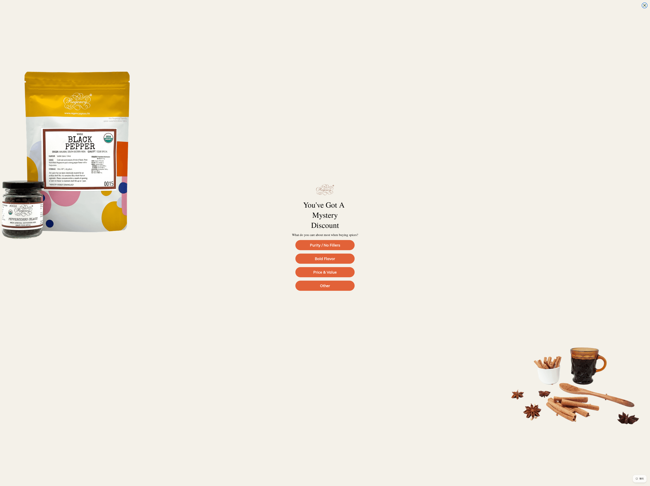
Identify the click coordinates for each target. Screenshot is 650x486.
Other (325, 285)
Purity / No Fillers (325, 245)
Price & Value (325, 272)
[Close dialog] (644, 5)
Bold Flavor (325, 258)
